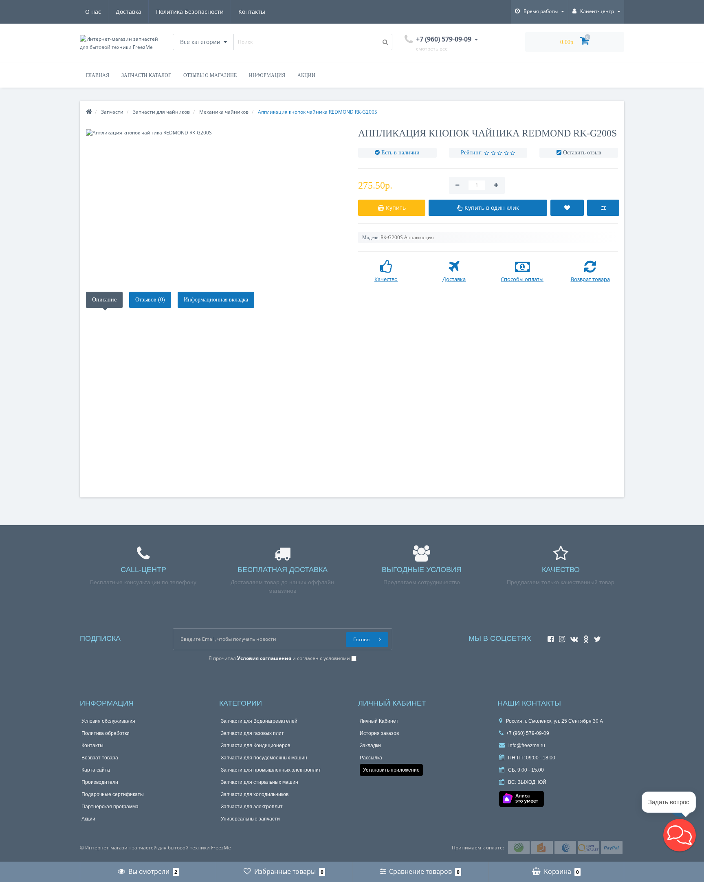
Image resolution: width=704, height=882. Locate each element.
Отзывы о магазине (210, 75)
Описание (104, 300)
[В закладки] (567, 208)
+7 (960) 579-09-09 (527, 733)
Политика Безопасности (190, 11)
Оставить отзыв (582, 153)
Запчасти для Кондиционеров (255, 745)
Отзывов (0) (150, 300)
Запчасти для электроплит (252, 806)
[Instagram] (560, 636)
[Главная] (89, 111)
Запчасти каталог (146, 75)
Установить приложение (391, 770)
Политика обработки (105, 733)
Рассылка (371, 758)
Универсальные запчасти (250, 819)
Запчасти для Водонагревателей (259, 721)
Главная (97, 75)
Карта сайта (95, 770)
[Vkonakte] (572, 636)
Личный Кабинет (379, 721)
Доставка (128, 11)
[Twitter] (595, 636)
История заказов (379, 733)
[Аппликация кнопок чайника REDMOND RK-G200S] (216, 132)
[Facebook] (548, 636)
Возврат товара (99, 758)
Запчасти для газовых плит (252, 733)
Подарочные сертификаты (112, 794)
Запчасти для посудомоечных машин (264, 758)
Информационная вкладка (216, 300)
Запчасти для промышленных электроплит (271, 770)
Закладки (370, 745)
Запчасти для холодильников (254, 794)
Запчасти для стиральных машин (259, 782)
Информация (267, 75)
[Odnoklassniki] (584, 636)
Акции (306, 75)
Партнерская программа (110, 806)
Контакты (251, 11)
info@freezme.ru (526, 745)
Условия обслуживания (108, 721)
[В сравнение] (603, 208)
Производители (99, 782)
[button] (679, 835)
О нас (93, 11)
